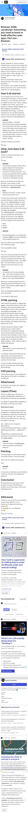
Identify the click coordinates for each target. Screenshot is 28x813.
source (5, 468)
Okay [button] (4, 810)
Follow (14, 684)
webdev (22, 44)
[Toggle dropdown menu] (26, 533)
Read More (5, 593)
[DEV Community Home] (6, 2)
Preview (14, 609)
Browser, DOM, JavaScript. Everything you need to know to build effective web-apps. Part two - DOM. (13, 729)
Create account (21, 2)
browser (4, 44)
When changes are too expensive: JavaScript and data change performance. (14, 713)
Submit (6, 609)
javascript (16, 44)
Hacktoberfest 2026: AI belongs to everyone (11, 758)
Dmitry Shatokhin (10, 18)
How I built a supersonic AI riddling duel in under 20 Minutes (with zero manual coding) (13, 564)
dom (9, 44)
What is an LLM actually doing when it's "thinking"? (12, 641)
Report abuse (19, 614)
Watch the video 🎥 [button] (7, 671)
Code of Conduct (9, 614)
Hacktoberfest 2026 (7, 767)
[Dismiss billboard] (26, 772)
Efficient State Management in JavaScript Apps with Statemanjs (13, 721)
